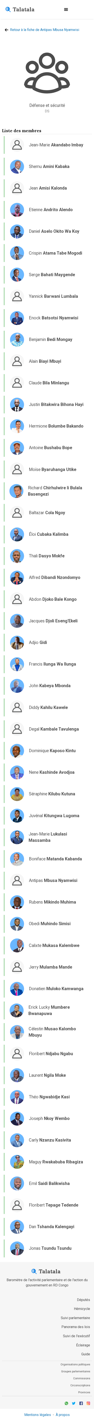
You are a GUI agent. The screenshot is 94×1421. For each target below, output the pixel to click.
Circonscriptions (80, 1385)
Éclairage (83, 1345)
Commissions (81, 1378)
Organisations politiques (75, 1364)
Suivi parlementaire (75, 1318)
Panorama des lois (75, 1327)
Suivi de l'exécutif (76, 1336)
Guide (85, 1354)
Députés (83, 1300)
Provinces (84, 1392)
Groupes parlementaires (75, 1371)
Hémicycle (82, 1309)
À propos (63, 1415)
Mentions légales (37, 1415)
